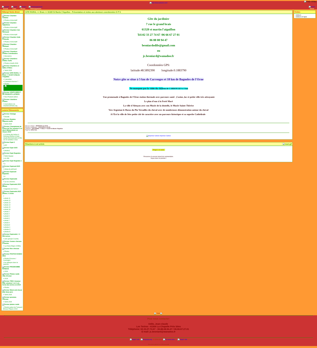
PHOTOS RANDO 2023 (12, 255)
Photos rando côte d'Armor (10, 275)
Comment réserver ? (11, 81)
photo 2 (7, 211)
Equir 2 (12, 142)
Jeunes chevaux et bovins (12, 242)
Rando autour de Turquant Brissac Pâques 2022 (12, 308)
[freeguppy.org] (146, 339)
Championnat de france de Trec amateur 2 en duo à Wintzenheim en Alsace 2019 (12, 129)
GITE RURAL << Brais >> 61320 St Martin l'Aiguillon (11, 75)
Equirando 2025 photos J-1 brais (11, 192)
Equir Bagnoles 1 (16, 161)
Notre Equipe (8, 156)
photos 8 (7, 231)
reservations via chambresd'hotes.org (10, 105)
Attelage (13, 114)
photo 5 (7, 216)
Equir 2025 (13, 148)
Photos (6, 84)
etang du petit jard (10, 169)
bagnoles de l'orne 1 (11, 189)
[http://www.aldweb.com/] (158, 3)
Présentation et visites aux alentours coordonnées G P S (13, 88)
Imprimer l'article (165, 136)
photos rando (14, 304)
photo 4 (7, 214)
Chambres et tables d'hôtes (10, 67)
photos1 (7, 150)
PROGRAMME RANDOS (11, 268)
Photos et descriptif (10, 20)
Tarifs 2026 (8, 70)
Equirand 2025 (15, 166)
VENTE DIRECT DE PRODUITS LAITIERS (11, 93)
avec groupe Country (11, 239)
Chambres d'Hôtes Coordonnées (10, 52)
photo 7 (7, 220)
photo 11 (7, 198)
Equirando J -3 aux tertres (11, 235)
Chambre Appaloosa (9, 24)
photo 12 (7, 200)
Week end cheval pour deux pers (12, 291)
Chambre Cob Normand (11, 31)
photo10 (7, 225)
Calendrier (8, 79)
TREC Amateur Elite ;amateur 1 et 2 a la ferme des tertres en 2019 (11, 283)
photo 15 (7, 207)
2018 (6, 278)
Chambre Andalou (9, 17)
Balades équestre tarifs (9, 120)
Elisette (6, 117)
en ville (6, 158)
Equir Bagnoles (15, 153)
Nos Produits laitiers (11, 97)
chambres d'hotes (9, 100)
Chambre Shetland (9, 45)
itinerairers (8, 56)
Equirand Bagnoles (9, 173)
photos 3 (7, 229)
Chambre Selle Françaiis (11, 38)
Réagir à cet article (158, 150)
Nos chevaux (14, 248)
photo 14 (7, 205)
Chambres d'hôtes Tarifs (9, 60)
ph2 (5, 145)
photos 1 (7, 227)
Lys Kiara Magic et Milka (12, 246)
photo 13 (7, 203)
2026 (6, 271)
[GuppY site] (134, 339)
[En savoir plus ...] (170, 339)
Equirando (13, 179)
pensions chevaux (9, 298)
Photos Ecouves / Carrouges (9, 259)
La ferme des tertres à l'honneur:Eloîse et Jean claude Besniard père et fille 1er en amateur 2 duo (12, 137)
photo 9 (7, 223)
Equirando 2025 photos (11, 185)
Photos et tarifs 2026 (11, 63)
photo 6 (7, 218)
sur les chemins (9, 182)
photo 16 (7, 209)
